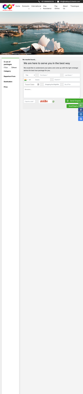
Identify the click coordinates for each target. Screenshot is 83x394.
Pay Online (57, 7)
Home (18, 6)
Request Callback (41, 33)
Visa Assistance (47, 7)
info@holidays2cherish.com (70, 1)
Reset (15, 67)
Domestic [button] (25, 6)
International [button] (36, 6)
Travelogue (74, 6)
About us (65, 7)
